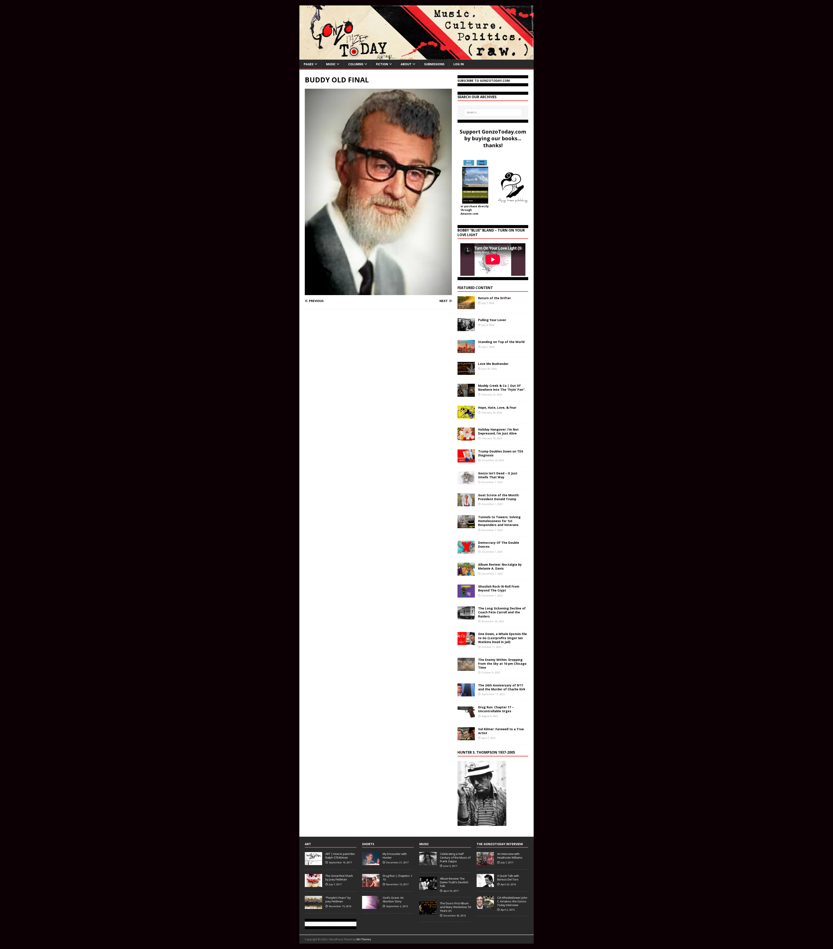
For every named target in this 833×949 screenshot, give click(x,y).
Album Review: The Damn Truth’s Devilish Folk (454, 882)
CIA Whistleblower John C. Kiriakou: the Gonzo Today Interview (512, 901)
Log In (458, 64)
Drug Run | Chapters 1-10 (398, 877)
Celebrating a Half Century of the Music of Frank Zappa (455, 857)
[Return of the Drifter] (466, 307)
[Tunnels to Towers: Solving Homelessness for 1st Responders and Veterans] (466, 526)
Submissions (434, 64)
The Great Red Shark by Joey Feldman (339, 877)
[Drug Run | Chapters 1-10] (370, 885)
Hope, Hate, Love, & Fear (497, 407)
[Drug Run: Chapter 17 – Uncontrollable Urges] (466, 716)
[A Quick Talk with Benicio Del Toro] (485, 885)
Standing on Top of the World (501, 342)
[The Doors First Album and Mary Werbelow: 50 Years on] (428, 912)
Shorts (368, 844)
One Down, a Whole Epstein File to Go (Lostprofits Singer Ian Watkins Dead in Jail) (502, 638)
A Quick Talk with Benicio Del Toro (508, 877)
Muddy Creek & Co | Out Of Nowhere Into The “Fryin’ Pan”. (501, 388)
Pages (308, 64)
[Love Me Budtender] (466, 372)
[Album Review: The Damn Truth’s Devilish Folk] (428, 887)
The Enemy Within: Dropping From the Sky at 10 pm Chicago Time (502, 664)
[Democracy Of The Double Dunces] (466, 551)
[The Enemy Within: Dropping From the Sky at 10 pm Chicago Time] (466, 668)
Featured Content (475, 287)
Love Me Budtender (493, 364)
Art (308, 844)
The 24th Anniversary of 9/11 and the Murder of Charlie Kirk (501, 687)
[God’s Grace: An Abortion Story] (370, 906)
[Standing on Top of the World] (466, 350)
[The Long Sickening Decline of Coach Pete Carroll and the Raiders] (466, 617)
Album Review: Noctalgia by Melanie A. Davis (500, 566)
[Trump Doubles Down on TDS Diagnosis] (466, 460)
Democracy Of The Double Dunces (498, 545)
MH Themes (363, 939)
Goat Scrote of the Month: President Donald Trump (498, 497)
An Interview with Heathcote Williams (509, 855)
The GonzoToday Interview (500, 844)
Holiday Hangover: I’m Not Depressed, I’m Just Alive (498, 431)
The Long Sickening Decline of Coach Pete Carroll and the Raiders (502, 612)
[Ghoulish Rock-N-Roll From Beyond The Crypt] (466, 595)
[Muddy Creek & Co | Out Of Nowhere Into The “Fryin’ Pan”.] (466, 394)
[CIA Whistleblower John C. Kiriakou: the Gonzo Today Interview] (485, 906)
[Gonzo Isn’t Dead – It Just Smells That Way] (466, 482)
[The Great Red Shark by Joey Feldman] (313, 885)
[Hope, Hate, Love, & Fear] (466, 416)
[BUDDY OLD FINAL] (378, 293)
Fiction (382, 64)
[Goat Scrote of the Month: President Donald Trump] (466, 504)
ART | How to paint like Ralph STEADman (340, 855)
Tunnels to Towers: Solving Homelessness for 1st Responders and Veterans (499, 521)
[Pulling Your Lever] (466, 329)
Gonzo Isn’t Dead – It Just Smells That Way (497, 475)
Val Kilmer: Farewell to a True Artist (501, 731)
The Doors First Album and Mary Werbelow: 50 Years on (455, 907)
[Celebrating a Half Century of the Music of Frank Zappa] (428, 863)
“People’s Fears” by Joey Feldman (338, 899)
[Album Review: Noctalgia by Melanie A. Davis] (466, 573)
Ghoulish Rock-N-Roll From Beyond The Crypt (498, 588)
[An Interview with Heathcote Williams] (485, 863)
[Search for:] (493, 112)
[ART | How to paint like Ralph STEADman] (313, 863)
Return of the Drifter (494, 298)
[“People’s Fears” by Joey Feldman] (313, 906)
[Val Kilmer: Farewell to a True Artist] (466, 737)
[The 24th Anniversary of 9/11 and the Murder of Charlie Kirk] (466, 694)
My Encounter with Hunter (395, 855)
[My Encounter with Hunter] (370, 863)
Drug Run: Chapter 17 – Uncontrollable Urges (496, 709)
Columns (355, 64)
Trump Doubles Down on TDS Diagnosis (500, 453)
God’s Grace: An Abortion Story (393, 899)
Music (331, 64)
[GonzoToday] (416, 57)
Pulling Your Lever (492, 320)
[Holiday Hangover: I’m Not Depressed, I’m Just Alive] (466, 438)
